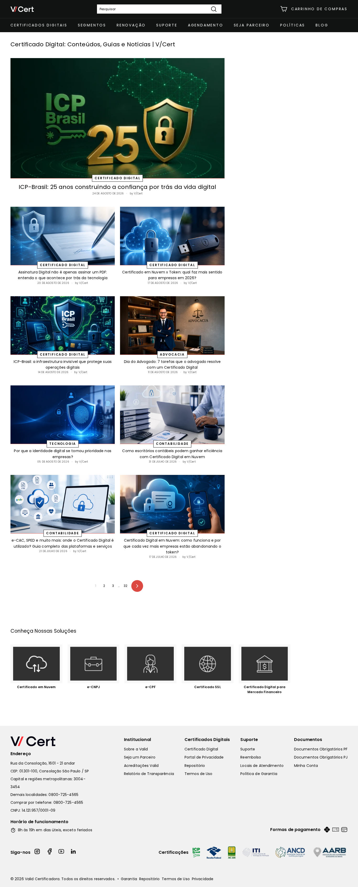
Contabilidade (172, 444)
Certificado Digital (201, 749)
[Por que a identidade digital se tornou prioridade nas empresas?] (62, 414)
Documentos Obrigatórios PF (321, 749)
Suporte (166, 25)
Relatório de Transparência (149, 773)
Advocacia (172, 354)
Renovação (131, 25)
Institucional (137, 740)
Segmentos (92, 25)
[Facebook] (49, 852)
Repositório (195, 765)
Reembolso (250, 757)
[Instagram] (37, 852)
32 (125, 585)
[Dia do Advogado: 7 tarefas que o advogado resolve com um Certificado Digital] (172, 325)
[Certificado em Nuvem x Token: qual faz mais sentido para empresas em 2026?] (172, 236)
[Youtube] (62, 852)
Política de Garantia (258, 773)
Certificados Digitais (38, 25)
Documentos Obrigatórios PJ (321, 757)
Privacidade (202, 879)
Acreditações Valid (141, 765)
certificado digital (117, 178)
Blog (322, 25)
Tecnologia (62, 444)
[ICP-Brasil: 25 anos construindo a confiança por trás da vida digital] (117, 118)
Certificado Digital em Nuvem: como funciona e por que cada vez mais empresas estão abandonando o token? (172, 546)
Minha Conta (306, 765)
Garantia (129, 879)
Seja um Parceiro (139, 757)
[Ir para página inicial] (52, 741)
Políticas (292, 25)
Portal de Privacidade (204, 757)
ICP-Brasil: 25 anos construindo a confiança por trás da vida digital (117, 187)
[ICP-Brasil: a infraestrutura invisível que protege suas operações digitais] (62, 325)
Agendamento (205, 25)
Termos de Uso (199, 773)
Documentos (308, 740)
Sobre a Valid (136, 749)
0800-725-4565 (63, 794)
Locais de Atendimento (262, 765)
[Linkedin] (74, 852)
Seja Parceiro (252, 25)
